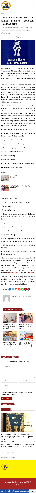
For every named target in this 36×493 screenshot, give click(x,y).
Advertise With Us (25, 482)
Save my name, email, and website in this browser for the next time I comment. (17, 393)
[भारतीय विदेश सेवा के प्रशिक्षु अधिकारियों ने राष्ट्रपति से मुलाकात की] (5, 188)
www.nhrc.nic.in (12, 273)
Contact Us (18, 484)
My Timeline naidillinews (8, 457)
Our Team (15, 482)
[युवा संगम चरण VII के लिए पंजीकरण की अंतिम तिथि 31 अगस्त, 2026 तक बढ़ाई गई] (26, 336)
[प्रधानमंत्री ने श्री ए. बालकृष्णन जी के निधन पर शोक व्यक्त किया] (5, 178)
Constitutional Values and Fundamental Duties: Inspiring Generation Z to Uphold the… (17, 436)
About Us (8, 482)
